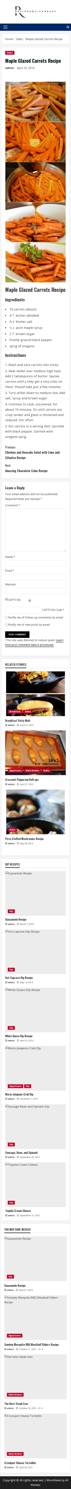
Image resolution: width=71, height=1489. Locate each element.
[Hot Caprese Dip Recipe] (35, 951)
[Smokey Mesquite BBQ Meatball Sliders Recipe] (35, 1317)
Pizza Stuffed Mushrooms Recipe (24, 839)
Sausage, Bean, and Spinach (21, 1153)
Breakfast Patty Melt (17, 721)
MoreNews (54, 1480)
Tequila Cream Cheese (18, 1211)
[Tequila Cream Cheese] (35, 1184)
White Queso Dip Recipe (18, 1036)
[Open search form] (68, 27)
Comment (12, 505)
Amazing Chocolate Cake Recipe (26, 468)
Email (9, 571)
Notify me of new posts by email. (29, 625)
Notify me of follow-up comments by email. (35, 617)
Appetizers (15, 770)
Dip (11, 911)
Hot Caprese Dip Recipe (19, 978)
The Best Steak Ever (16, 1404)
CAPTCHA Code (52, 610)
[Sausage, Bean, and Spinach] (35, 1126)
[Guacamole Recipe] (35, 893)
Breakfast (15, 711)
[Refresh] (30, 600)
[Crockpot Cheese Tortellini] (35, 1436)
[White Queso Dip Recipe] (35, 1010)
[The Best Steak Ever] (35, 1377)
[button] (5, 27)
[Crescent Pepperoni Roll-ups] (35, 752)
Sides (10, 52)
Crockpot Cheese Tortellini (20, 1463)
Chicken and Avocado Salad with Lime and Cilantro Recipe (32, 452)
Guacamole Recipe (15, 919)
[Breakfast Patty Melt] (35, 693)
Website (10, 584)
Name (10, 557)
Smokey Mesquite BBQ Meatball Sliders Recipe (31, 1344)
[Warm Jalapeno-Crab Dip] (35, 1068)
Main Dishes (32, 770)
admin (9, 68)
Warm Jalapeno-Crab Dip (19, 1094)
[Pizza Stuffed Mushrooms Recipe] (35, 812)
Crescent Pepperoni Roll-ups (22, 780)
